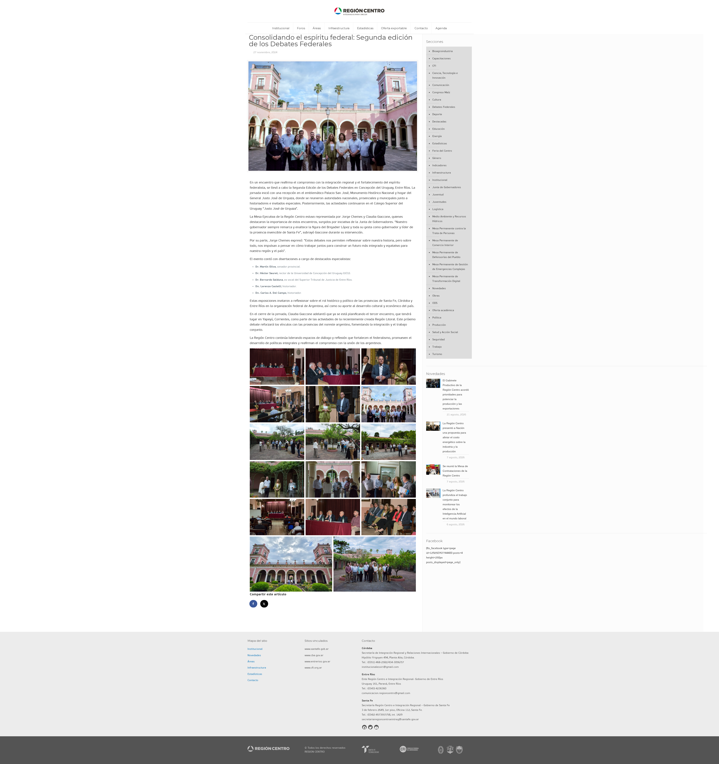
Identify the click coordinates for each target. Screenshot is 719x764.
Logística (437, 209)
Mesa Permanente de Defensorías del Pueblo (446, 255)
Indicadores (439, 165)
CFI (434, 65)
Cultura (436, 99)
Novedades (439, 288)
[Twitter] (370, 727)
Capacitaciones (441, 58)
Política (436, 317)
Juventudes (439, 201)
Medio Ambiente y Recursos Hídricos (449, 219)
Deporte (437, 114)
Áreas (251, 661)
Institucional (439, 180)
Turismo (437, 354)
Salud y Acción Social (445, 332)
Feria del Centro (442, 150)
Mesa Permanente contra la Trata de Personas (449, 231)
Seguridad (438, 339)
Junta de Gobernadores (446, 187)
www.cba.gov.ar (314, 655)
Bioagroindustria (442, 51)
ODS (434, 303)
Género (436, 158)
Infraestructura (441, 172)
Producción (439, 324)
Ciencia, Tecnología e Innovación (445, 75)
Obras (436, 295)
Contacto (253, 680)
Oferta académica (443, 310)
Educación (438, 128)
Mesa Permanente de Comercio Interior (445, 243)
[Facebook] (364, 727)
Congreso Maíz (441, 92)
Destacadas (439, 121)
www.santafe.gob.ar (317, 649)
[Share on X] (264, 603)
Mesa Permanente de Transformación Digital (446, 279)
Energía (437, 136)
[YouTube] (376, 727)
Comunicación (440, 85)
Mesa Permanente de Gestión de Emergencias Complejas (450, 267)
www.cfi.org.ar (313, 667)
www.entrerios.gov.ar (317, 661)
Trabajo (437, 346)
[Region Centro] (359, 11)
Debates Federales (443, 107)
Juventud (438, 194)
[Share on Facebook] (253, 603)
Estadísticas (439, 143)
